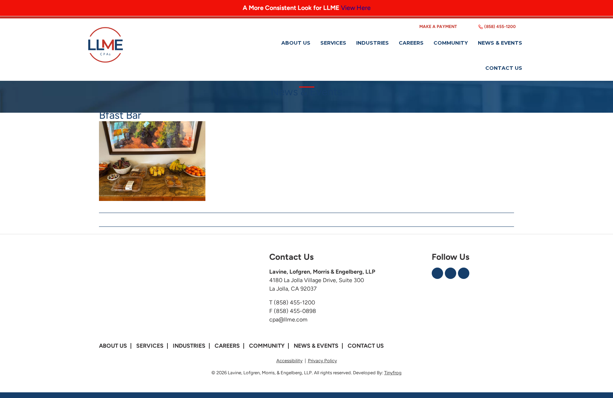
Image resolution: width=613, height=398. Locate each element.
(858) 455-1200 (500, 26)
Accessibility (289, 360)
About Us (113, 345)
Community (267, 345)
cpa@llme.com (288, 319)
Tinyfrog (393, 372)
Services (150, 345)
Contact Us (366, 345)
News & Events (316, 345)
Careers (227, 345)
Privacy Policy (322, 360)
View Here (356, 8)
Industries (189, 345)
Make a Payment (438, 26)
